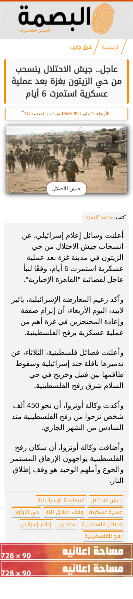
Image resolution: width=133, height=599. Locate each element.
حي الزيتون (26, 512)
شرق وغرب (81, 47)
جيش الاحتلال (106, 500)
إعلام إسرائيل (36, 524)
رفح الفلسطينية (103, 536)
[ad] (66, 551)
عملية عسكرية (105, 512)
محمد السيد (98, 217)
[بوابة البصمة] (66, 34)
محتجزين (66, 524)
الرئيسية (111, 47)
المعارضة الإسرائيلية (61, 500)
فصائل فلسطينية (102, 524)
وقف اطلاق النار (64, 512)
